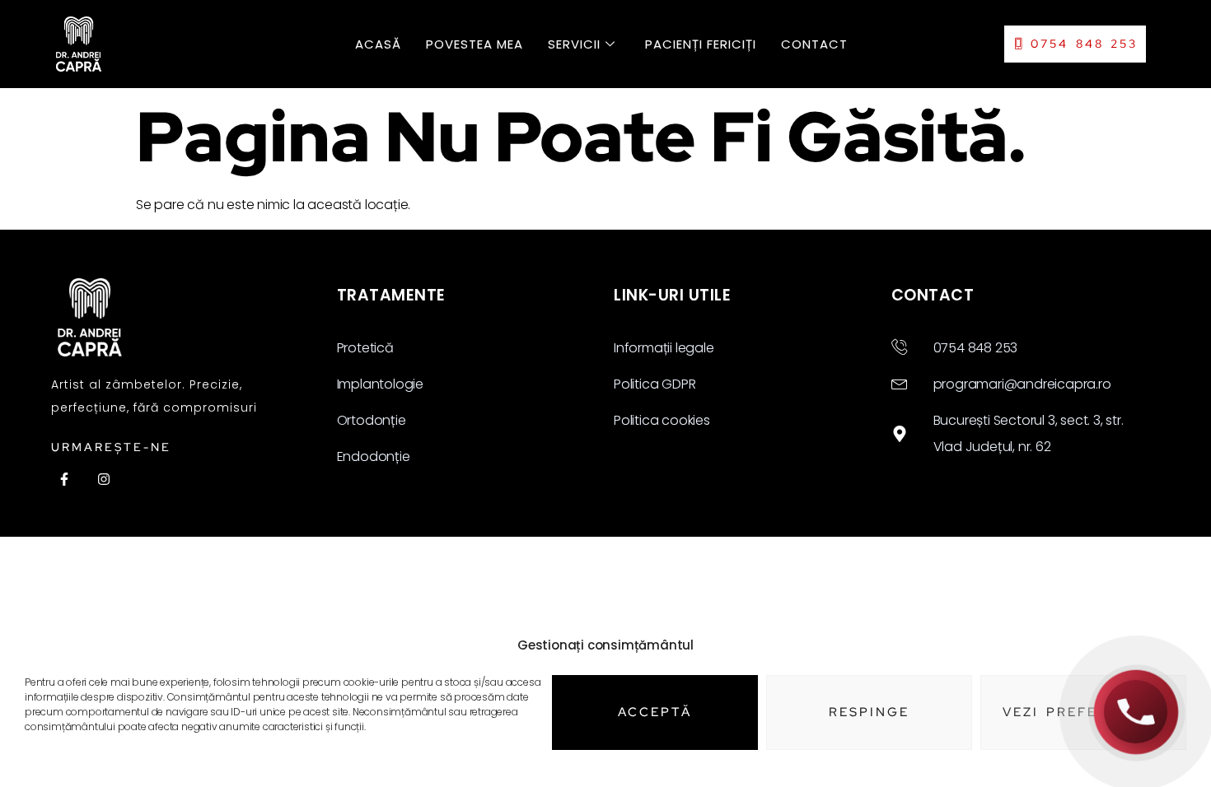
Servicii (574, 44)
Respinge (869, 712)
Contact (814, 44)
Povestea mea (474, 44)
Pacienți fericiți (700, 44)
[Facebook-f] (64, 479)
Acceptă (655, 712)
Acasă (378, 44)
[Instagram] (104, 479)
